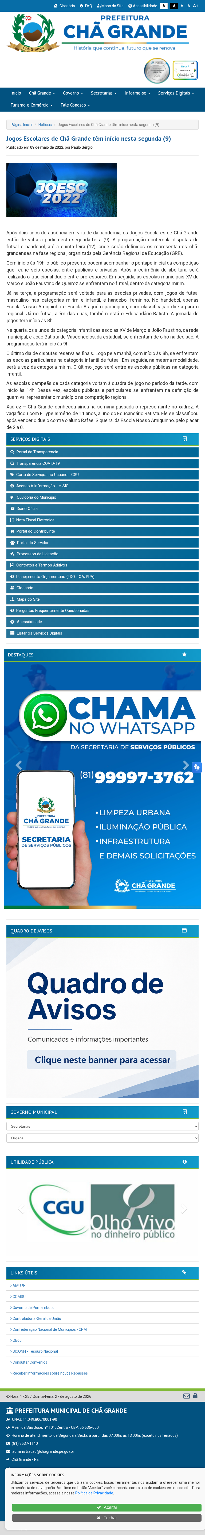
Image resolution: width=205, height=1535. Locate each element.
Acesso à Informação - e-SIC (42, 485)
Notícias (45, 125)
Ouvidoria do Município (36, 497)
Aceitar (110, 1507)
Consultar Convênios (29, 1362)
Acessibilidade (144, 6)
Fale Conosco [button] (73, 105)
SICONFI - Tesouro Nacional (35, 1351)
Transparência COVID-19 (37, 463)
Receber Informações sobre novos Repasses (50, 1373)
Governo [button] (71, 93)
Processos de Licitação (37, 554)
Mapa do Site (112, 6)
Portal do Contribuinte (35, 531)
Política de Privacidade (94, 1493)
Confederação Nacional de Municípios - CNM (49, 1329)
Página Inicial (22, 125)
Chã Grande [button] (40, 93)
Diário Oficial (27, 508)
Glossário (67, 6)
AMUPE (18, 1286)
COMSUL (19, 1296)
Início (15, 93)
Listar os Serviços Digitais (39, 633)
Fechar (109, 1518)
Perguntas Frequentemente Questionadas (52, 610)
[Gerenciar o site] (195, 1397)
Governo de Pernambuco (33, 1307)
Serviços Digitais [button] (174, 93)
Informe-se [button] (135, 93)
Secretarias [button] (102, 93)
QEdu (17, 1340)
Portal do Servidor (32, 542)
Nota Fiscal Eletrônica (34, 520)
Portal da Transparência (36, 452)
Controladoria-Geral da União (36, 1318)
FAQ (88, 6)
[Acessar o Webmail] (187, 1397)
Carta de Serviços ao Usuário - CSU (47, 474)
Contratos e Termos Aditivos (41, 565)
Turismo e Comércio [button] (29, 105)
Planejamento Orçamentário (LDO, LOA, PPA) (54, 576)
